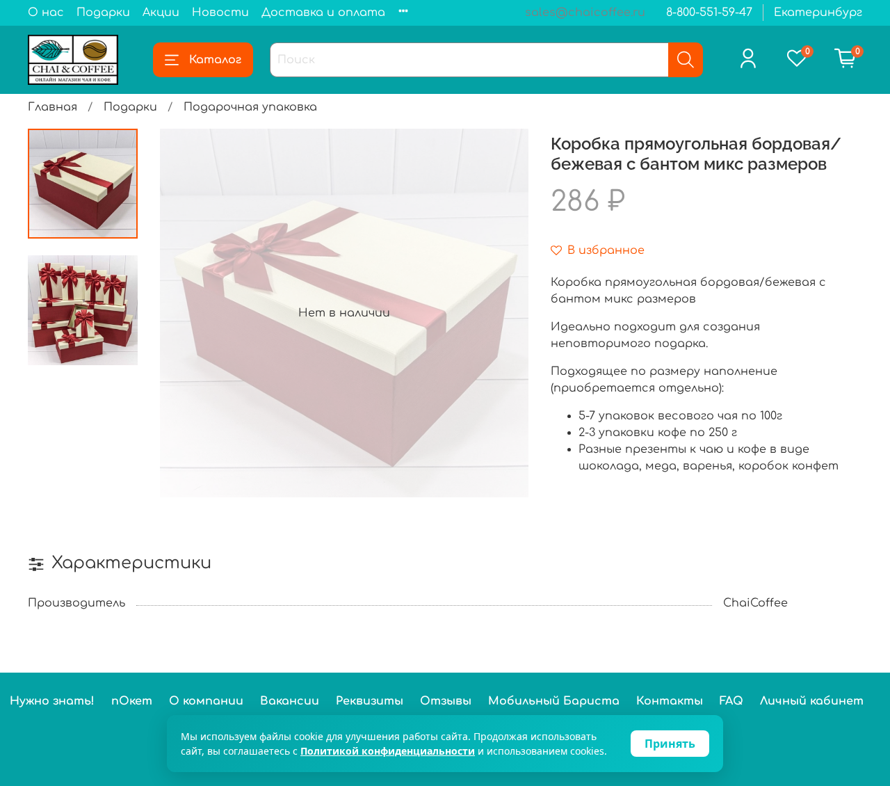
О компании (206, 701)
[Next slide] (500, 313)
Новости (220, 12)
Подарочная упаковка (250, 107)
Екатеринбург (818, 12)
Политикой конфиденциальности (387, 750)
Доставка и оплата (323, 12)
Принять (670, 743)
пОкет (131, 701)
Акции (161, 12)
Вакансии (289, 701)
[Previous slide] (187, 313)
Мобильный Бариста (554, 701)
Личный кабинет (812, 701)
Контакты (669, 701)
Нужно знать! (52, 701)
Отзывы (445, 701)
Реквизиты (369, 701)
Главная (52, 107)
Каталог (215, 60)
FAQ (731, 701)
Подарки (103, 12)
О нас (46, 12)
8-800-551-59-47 (709, 12)
